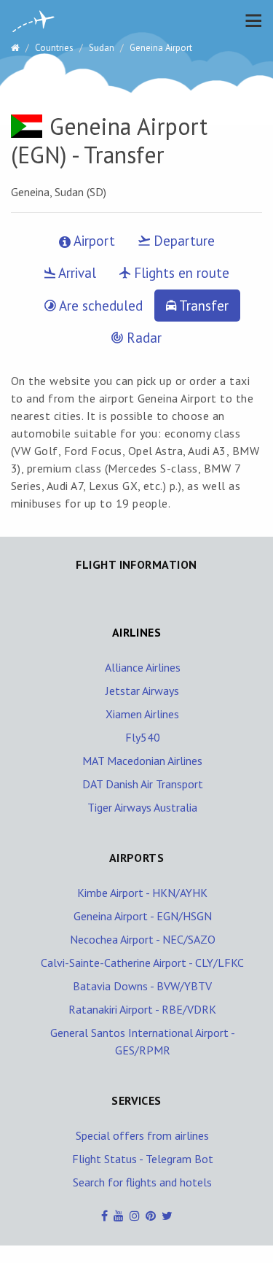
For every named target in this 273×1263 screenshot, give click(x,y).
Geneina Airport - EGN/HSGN (143, 916)
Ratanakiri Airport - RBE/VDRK (142, 1009)
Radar (142, 337)
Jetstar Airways (142, 690)
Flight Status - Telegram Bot (142, 1158)
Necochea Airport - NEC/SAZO (142, 939)
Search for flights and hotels (142, 1182)
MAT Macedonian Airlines (142, 760)
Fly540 (142, 737)
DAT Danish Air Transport (142, 784)
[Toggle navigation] (249, 20)
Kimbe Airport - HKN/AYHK (142, 892)
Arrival (75, 272)
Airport (93, 240)
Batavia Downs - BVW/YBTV (142, 986)
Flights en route (179, 272)
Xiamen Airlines (142, 714)
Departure (182, 240)
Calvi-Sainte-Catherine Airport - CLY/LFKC (142, 962)
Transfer (202, 305)
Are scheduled (99, 305)
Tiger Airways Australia (142, 807)
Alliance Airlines (143, 667)
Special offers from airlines (142, 1135)
